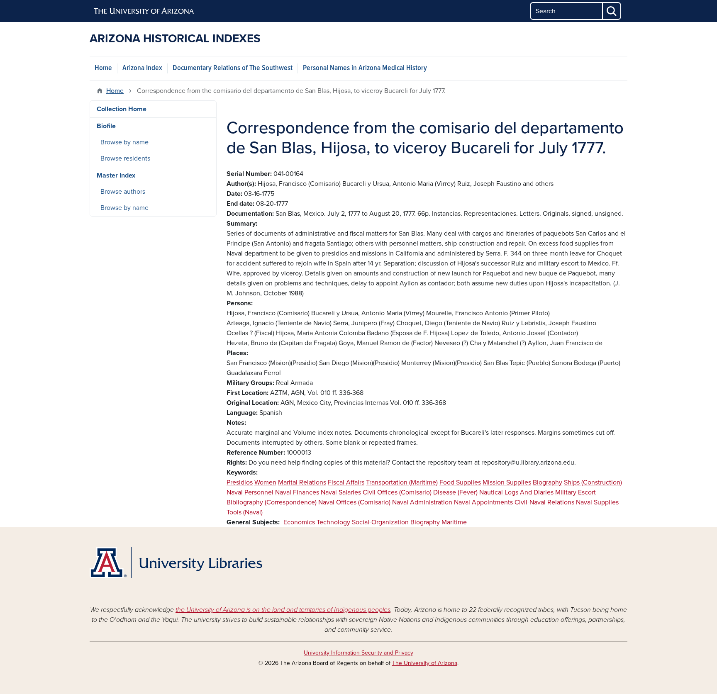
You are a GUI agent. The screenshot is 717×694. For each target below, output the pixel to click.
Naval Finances (297, 492)
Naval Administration (422, 502)
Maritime (454, 522)
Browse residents (125, 158)
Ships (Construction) (593, 482)
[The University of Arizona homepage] (144, 11)
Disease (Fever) (455, 492)
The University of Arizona (424, 663)
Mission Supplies (507, 482)
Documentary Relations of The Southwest (233, 68)
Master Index (116, 175)
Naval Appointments (483, 502)
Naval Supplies (597, 502)
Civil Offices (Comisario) (397, 492)
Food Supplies (460, 482)
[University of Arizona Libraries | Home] (176, 562)
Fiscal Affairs (346, 482)
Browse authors (122, 192)
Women (265, 482)
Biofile (106, 126)
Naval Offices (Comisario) (354, 502)
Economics (299, 522)
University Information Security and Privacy (358, 652)
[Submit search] (612, 11)
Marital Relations (302, 482)
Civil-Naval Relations (544, 502)
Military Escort (575, 492)
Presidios (240, 482)
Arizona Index (142, 68)
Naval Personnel (250, 492)
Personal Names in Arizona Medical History (365, 68)
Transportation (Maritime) (402, 482)
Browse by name (124, 142)
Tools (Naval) (245, 512)
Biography (547, 482)
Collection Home (121, 109)
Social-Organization (380, 522)
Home (103, 68)
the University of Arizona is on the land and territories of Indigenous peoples (283, 610)
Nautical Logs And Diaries (516, 492)
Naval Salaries (341, 492)
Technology (333, 522)
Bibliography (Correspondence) (272, 502)
